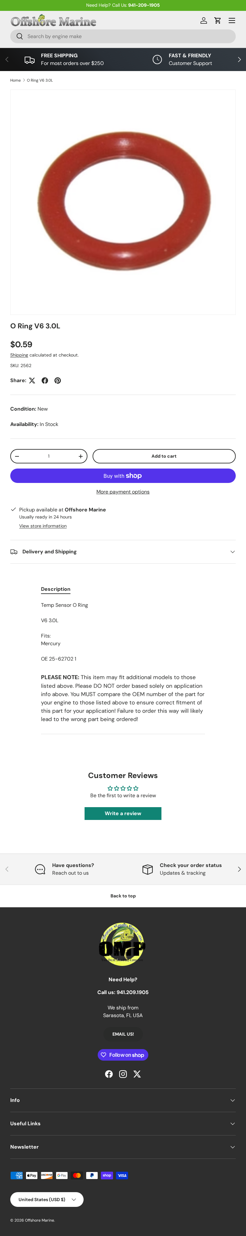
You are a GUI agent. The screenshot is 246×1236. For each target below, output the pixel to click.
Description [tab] (55, 589)
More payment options (123, 491)
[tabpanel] (123, 632)
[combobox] (123, 36)
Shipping (19, 355)
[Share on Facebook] (44, 380)
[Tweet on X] (32, 380)
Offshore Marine (39, 1220)
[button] (218, 20)
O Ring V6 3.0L (40, 80)
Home (15, 80)
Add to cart (164, 456)
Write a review (123, 813)
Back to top (123, 896)
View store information (43, 526)
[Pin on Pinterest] (57, 380)
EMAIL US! (123, 1034)
